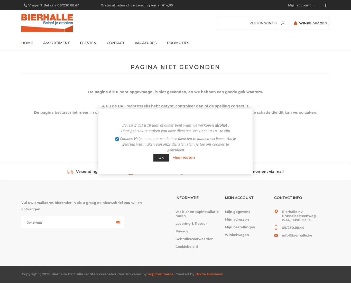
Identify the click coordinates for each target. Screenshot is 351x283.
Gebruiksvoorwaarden (195, 239)
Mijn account (299, 5)
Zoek (283, 23)
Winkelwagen (237, 235)
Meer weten (183, 157)
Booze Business (209, 274)
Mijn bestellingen (240, 227)
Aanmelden (117, 222)
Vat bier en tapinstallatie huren (197, 214)
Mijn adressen (237, 219)
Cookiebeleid (187, 246)
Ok (161, 158)
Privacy (182, 231)
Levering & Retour (191, 223)
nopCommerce (160, 274)
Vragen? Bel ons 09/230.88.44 (54, 5)
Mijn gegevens (237, 212)
